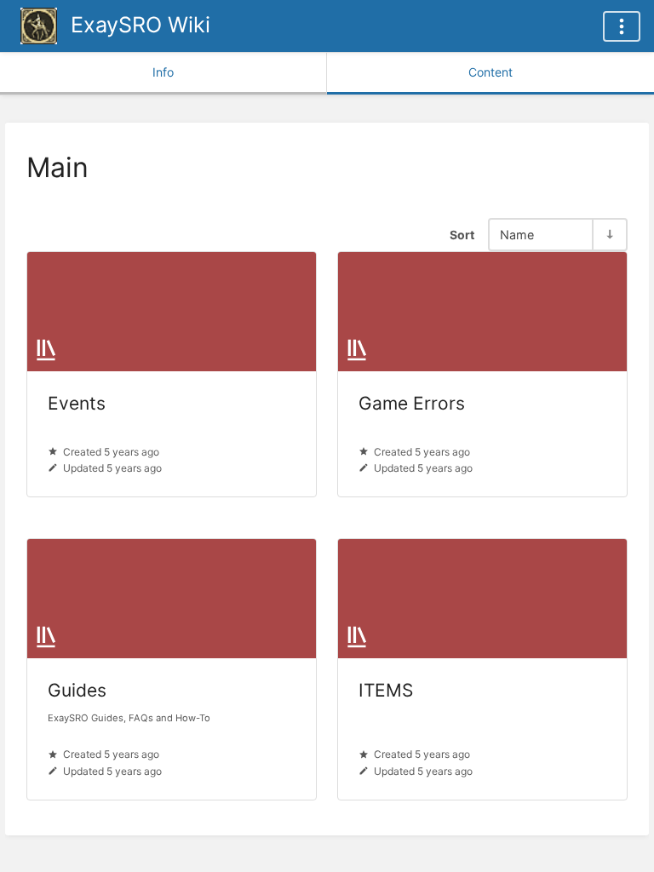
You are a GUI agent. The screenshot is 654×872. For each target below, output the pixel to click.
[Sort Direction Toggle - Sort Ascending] (609, 235)
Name (517, 234)
